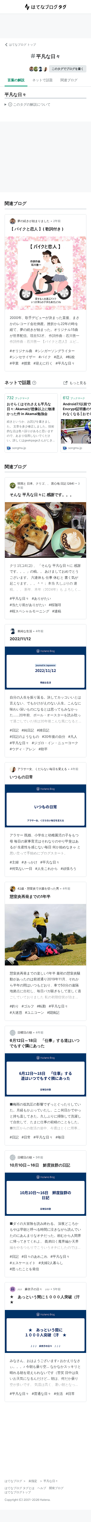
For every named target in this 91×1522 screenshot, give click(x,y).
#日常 (26, 1137)
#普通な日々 (41, 1393)
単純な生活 (24, 631)
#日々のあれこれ (35, 1256)
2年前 (57, 221)
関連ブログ (68, 80)
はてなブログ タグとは (19, 1488)
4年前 (39, 631)
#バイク (45, 357)
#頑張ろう (68, 868)
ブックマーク (18, 397)
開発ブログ (56, 1488)
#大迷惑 (16, 1012)
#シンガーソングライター (55, 351)
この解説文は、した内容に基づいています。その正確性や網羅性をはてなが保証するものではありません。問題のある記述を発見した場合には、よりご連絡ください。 (27, 105)
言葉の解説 (16, 80)
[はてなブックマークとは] (34, 382)
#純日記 (28, 730)
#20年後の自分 (53, 736)
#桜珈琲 (55, 605)
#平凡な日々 (65, 363)
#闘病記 (53, 1012)
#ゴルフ (28, 1006)
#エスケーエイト (23, 1263)
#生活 (58, 1393)
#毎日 (60, 1137)
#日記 (14, 730)
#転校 (70, 357)
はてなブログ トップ (22, 44)
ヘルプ (41, 1488)
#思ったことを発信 (24, 1269)
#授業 (26, 363)
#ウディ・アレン (23, 749)
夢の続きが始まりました (33, 221)
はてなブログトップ (18, 1492)
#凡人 (72, 736)
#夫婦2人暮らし (51, 1263)
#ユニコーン (34, 1012)
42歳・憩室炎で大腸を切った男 (38, 888)
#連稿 (56, 611)
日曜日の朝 (24, 1032)
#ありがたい (41, 598)
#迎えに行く (43, 363)
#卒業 (14, 363)
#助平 (43, 749)
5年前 (39, 1157)
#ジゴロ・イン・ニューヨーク (55, 743)
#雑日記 (43, 730)
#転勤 (41, 1006)
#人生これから (46, 868)
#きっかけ (29, 862)
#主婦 (14, 862)
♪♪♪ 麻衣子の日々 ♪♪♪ (33, 1289)
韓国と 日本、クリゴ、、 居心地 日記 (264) (45, 483)
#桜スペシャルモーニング (29, 611)
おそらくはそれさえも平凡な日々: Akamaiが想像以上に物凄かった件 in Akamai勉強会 (31, 409)
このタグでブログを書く (68, 69)
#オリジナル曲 (21, 351)
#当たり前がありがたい (28, 605)
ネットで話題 (42, 80)
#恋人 (58, 357)
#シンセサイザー (23, 357)
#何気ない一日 (21, 868)
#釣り (14, 1006)
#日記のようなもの (24, 736)
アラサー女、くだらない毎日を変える (42, 769)
